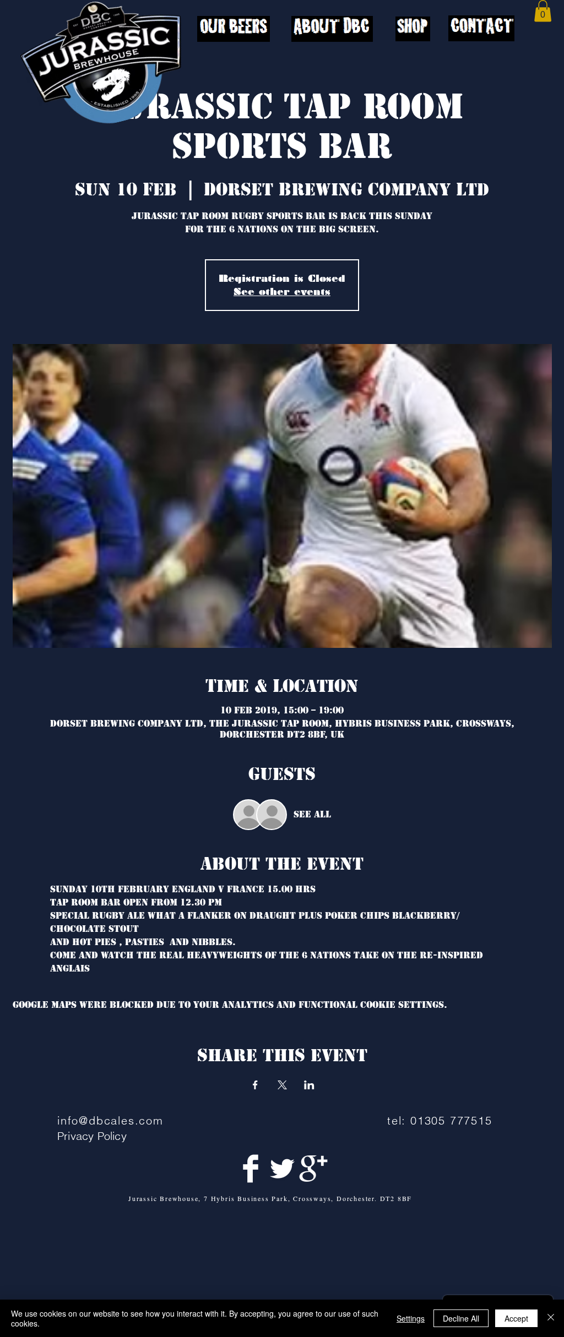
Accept (516, 1318)
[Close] (550, 1318)
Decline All (461, 1318)
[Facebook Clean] (250, 1168)
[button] (543, 10)
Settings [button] (411, 1318)
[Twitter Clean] (282, 1168)
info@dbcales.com (110, 1120)
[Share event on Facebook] (255, 1084)
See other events (282, 291)
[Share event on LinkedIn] (309, 1084)
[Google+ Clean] (313, 1168)
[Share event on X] (282, 1084)
